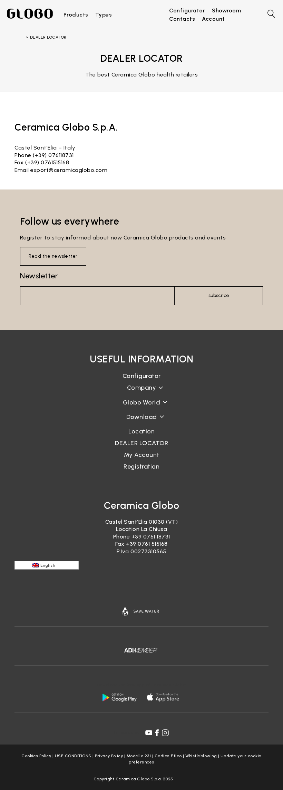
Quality (141, 407)
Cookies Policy (36, 755)
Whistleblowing (201, 755)
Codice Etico (168, 755)
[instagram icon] (165, 732)
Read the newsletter (53, 256)
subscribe (218, 295)
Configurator (142, 376)
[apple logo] (163, 697)
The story (141, 393)
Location (141, 431)
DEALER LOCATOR (141, 443)
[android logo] (119, 697)
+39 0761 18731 (150, 536)
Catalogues (141, 422)
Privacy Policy (109, 755)
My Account (141, 455)
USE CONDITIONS (73, 755)
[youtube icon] (148, 732)
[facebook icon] (157, 732)
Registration (141, 466)
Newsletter (39, 275)
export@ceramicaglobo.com (68, 170)
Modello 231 (139, 755)
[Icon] (141, 611)
